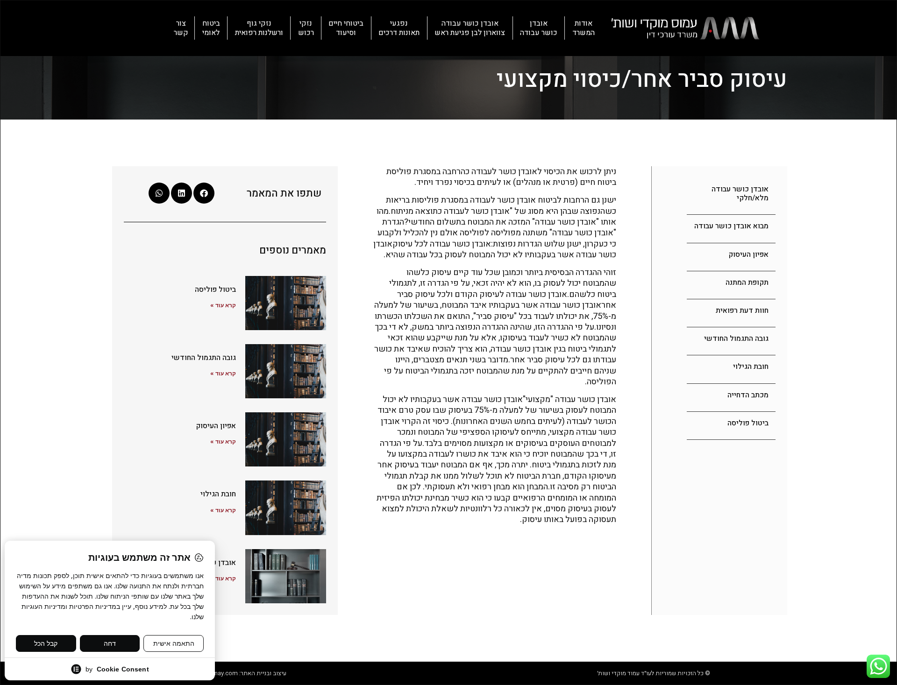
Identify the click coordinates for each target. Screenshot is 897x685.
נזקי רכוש (306, 28)
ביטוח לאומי (211, 28)
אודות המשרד (583, 28)
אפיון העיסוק (748, 254)
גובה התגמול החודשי (736, 338)
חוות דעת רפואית (742, 310)
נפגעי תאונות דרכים (399, 28)
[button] (203, 193)
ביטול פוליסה (748, 423)
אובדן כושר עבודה (538, 28)
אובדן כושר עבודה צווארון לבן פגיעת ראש (469, 28)
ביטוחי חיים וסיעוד (345, 28)
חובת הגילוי (751, 366)
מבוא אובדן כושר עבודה (731, 226)
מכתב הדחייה (748, 395)
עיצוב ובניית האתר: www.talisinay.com (236, 673)
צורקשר (181, 28)
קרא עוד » (223, 305)
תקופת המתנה (747, 282)
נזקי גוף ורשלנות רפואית (259, 28)
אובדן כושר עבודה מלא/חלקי (740, 194)
